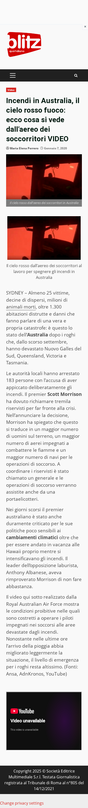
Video (11, 90)
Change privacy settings (22, 803)
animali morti (21, 307)
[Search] (75, 75)
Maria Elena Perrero (24, 148)
